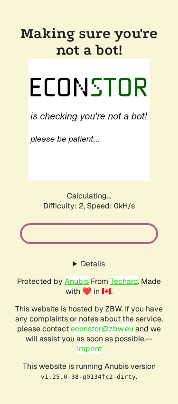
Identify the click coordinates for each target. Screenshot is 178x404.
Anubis (77, 281)
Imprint (89, 349)
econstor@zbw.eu (102, 329)
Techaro (124, 281)
